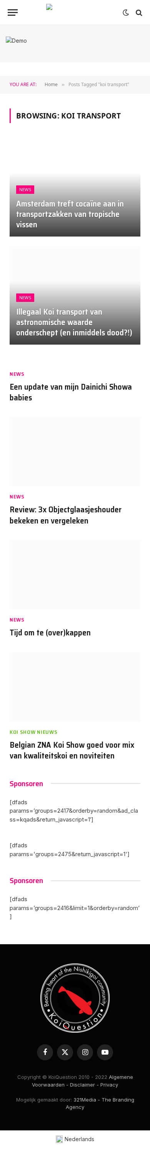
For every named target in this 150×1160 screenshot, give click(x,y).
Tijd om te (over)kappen (50, 632)
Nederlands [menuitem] (79, 1139)
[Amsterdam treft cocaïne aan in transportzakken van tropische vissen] (75, 187)
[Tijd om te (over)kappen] (75, 575)
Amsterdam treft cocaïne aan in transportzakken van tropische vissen (70, 214)
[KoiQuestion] (75, 12)
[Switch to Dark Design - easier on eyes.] (126, 12)
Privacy (109, 1085)
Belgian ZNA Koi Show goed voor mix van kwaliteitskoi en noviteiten (72, 750)
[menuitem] (75, 1139)
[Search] (138, 12)
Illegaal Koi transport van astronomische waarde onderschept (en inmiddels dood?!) (74, 322)
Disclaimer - (84, 1085)
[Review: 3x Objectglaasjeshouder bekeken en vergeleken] (75, 452)
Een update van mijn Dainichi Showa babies (71, 392)
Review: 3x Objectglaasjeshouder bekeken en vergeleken (66, 515)
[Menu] (13, 12)
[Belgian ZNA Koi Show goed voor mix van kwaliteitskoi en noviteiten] (75, 687)
